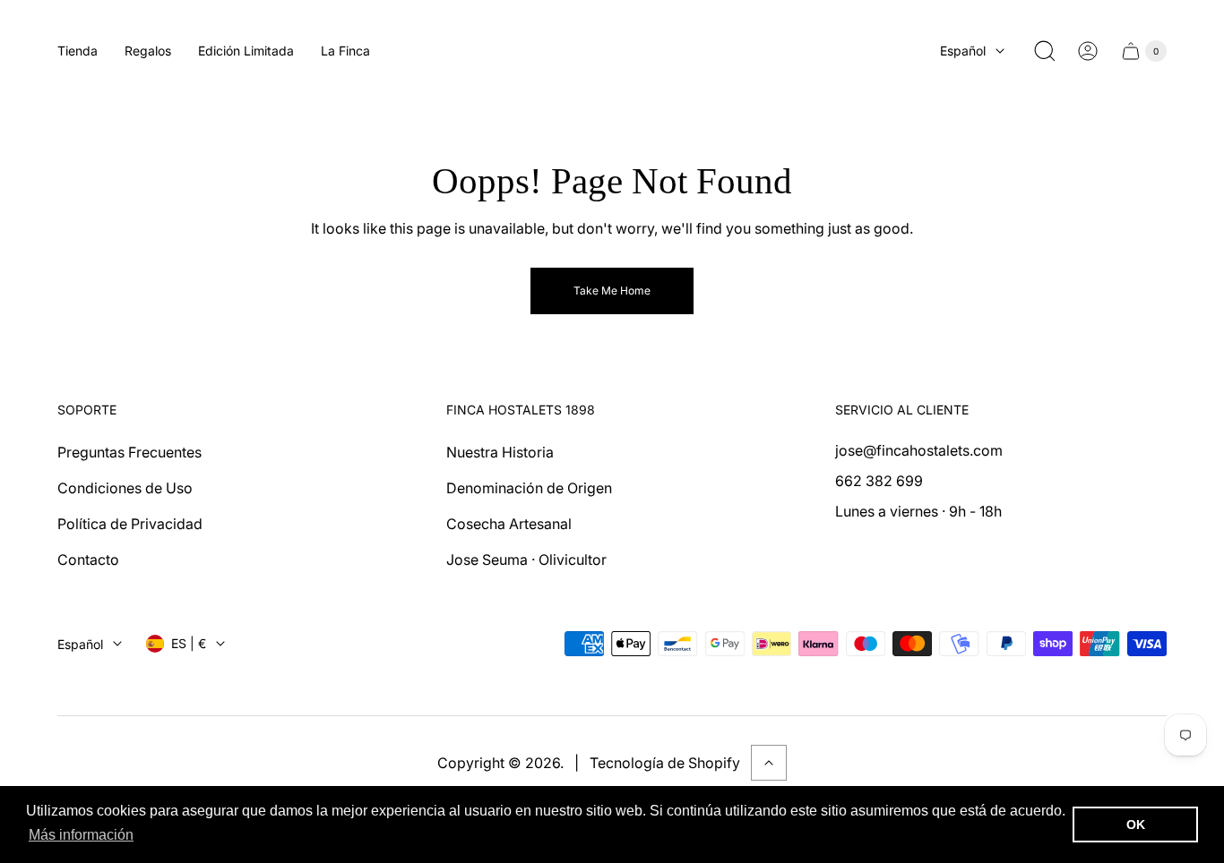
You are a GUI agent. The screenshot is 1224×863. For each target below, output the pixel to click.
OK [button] (1135, 824)
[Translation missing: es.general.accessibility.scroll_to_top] (769, 763)
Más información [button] (81, 834)
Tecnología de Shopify (665, 763)
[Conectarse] (1088, 51)
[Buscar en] (1045, 51)
